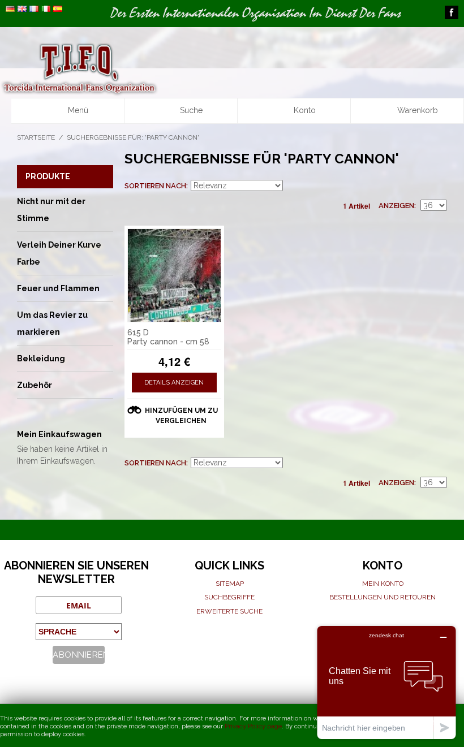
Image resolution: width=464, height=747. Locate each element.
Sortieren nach (155, 186)
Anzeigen (396, 205)
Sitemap (230, 584)
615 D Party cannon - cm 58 (168, 337)
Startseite (36, 137)
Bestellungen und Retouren (382, 597)
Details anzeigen (174, 382)
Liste (438, 186)
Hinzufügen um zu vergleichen (181, 416)
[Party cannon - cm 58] (174, 275)
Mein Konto (382, 584)
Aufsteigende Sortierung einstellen (293, 186)
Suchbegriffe (229, 597)
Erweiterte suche (229, 611)
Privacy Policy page (253, 726)
